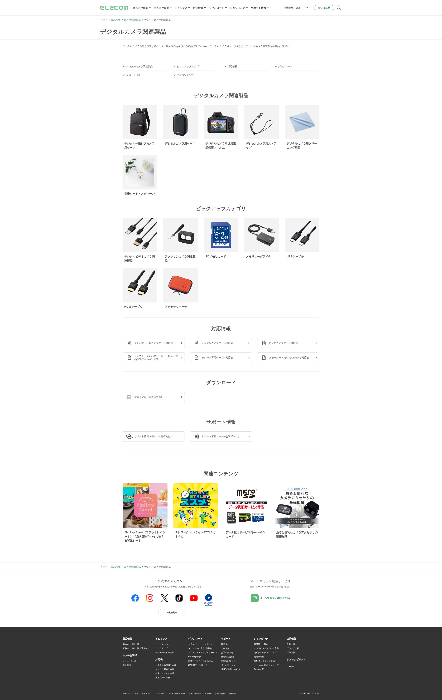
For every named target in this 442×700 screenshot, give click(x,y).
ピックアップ (161, 648)
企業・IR (291, 644)
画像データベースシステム (200, 661)
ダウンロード (216, 7)
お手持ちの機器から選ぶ (166, 665)
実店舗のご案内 (261, 644)
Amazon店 (259, 669)
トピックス (181, 7)
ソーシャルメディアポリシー (200, 693)
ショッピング (237, 7)
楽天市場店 (259, 656)
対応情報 (198, 7)
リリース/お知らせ (163, 644)
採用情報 (291, 652)
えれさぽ (225, 648)
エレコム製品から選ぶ (165, 669)
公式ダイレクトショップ (265, 652)
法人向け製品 (161, 7)
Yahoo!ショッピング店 (264, 661)
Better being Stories (164, 652)
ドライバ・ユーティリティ (200, 644)
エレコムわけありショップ (266, 665)
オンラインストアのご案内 (266, 648)
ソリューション (130, 661)
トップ (103, 19)
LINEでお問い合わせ (230, 669)
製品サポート (227, 644)
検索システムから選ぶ (165, 673)
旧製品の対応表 (162, 677)
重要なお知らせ (228, 661)
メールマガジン (228, 665)
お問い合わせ (227, 652)
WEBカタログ (194, 656)
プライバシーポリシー (176, 693)
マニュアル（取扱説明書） (200, 648)
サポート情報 (258, 7)
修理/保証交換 (227, 656)
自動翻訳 (232, 693)
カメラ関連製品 (132, 19)
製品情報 (116, 19)
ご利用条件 (160, 693)
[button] (161, 639)
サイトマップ (147, 693)
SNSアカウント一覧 (130, 693)
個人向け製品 (140, 7)
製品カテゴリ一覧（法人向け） (137, 648)
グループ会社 (293, 648)
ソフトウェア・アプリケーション (203, 652)
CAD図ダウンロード (197, 665)
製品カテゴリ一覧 (131, 644)
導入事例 (127, 665)
